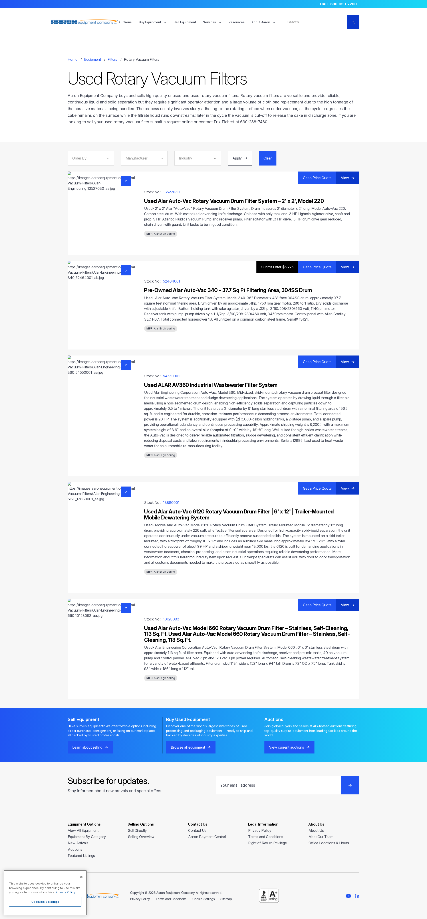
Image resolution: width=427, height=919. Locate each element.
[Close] (81, 877)
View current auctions (286, 747)
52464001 (171, 281)
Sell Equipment (185, 22)
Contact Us (197, 830)
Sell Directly (137, 830)
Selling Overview (141, 836)
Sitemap (226, 899)
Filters (112, 59)
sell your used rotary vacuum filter (118, 121)
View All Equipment (83, 830)
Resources (236, 22)
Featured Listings (81, 855)
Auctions (125, 22)
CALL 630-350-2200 (338, 4)
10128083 (171, 619)
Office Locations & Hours (328, 843)
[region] (45, 892)
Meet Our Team (320, 836)
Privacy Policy (259, 830)
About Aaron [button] (261, 22)
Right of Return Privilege (267, 843)
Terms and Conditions (265, 836)
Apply (237, 158)
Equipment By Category (87, 836)
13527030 (171, 192)
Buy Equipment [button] (150, 22)
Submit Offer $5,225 (277, 267)
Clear (268, 158)
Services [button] (210, 22)
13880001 (171, 502)
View (345, 178)
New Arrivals (78, 843)
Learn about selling (87, 747)
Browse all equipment (188, 747)
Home (72, 59)
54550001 (171, 376)
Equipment (92, 59)
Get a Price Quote (317, 178)
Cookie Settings (203, 899)
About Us (316, 830)
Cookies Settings (45, 901)
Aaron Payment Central (207, 836)
